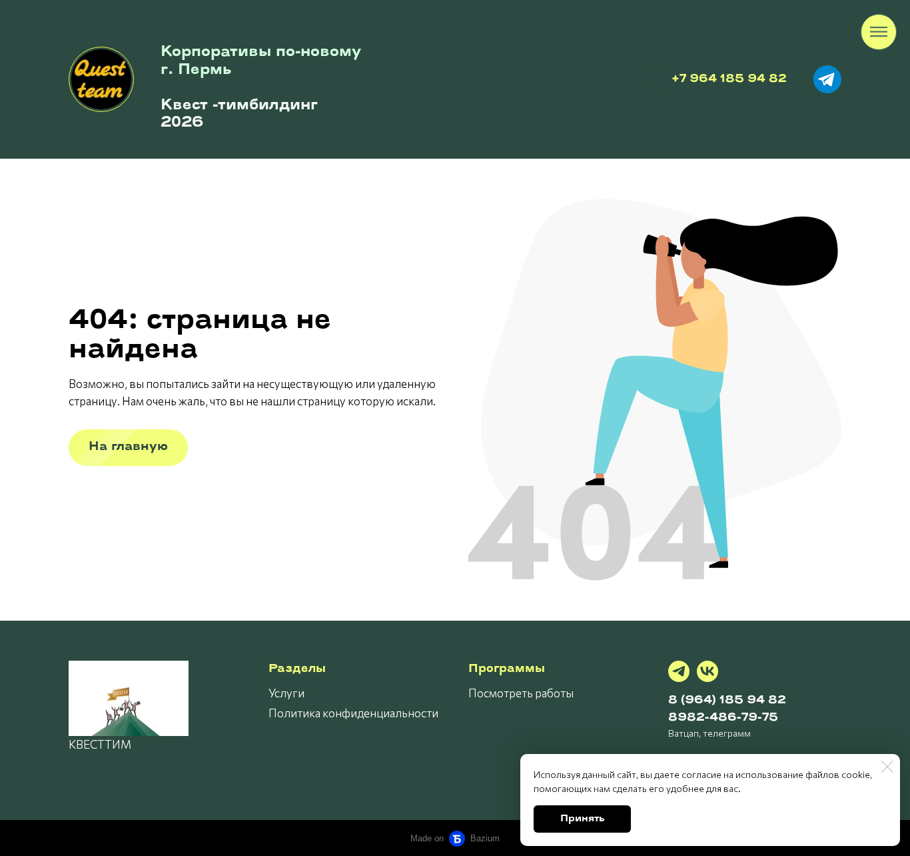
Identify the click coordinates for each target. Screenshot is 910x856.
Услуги (286, 693)
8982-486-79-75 (723, 717)
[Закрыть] (887, 767)
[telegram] (827, 79)
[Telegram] (678, 671)
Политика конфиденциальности (353, 713)
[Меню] (879, 32)
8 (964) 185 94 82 (727, 700)
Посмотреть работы (521, 693)
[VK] (707, 671)
